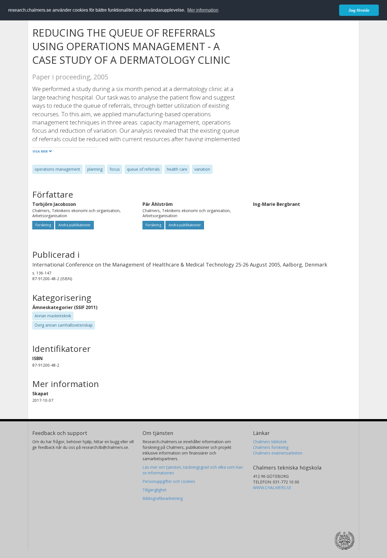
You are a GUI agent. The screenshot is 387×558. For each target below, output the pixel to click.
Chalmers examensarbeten (277, 453)
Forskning (43, 225)
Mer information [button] (202, 10)
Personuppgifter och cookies (169, 481)
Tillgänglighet (155, 490)
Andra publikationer (74, 225)
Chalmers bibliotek (270, 441)
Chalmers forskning (270, 447)
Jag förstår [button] (358, 10)
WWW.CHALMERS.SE (272, 487)
